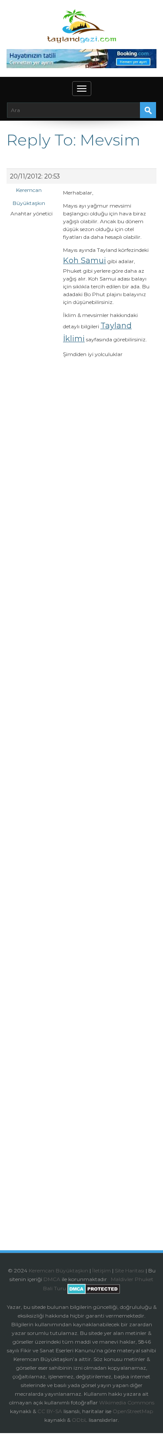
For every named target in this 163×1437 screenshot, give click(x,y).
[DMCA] (110, 1279)
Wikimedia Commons (126, 1402)
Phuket (144, 1279)
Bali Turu (54, 1288)
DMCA (51, 1279)
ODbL (79, 1420)
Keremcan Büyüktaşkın (58, 1270)
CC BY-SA (49, 1411)
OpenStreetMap (133, 1411)
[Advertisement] (81, 723)
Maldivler (122, 1279)
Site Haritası (129, 1270)
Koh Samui (84, 260)
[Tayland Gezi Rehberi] (81, 26)
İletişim (101, 1270)
